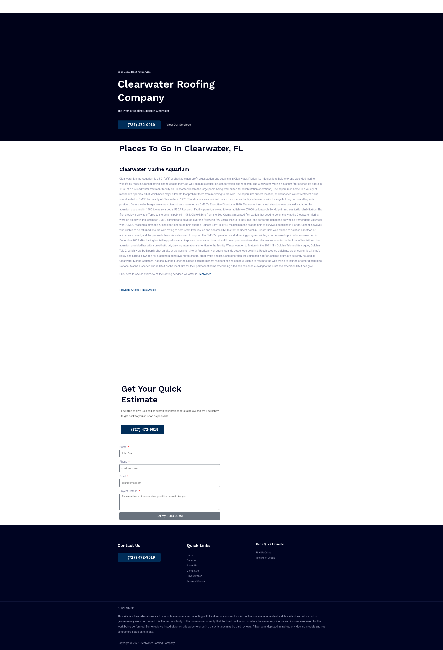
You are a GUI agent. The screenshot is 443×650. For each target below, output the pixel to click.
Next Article (149, 289)
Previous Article (129, 289)
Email (123, 476)
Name (123, 447)
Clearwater (204, 274)
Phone (123, 461)
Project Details (128, 491)
